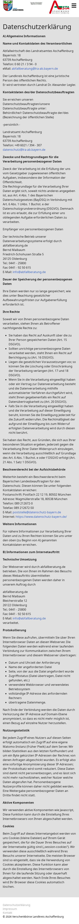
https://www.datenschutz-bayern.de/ (41, 517)
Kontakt (7, 912)
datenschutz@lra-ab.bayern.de (24, 150)
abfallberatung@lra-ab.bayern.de (35, 69)
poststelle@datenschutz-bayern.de (37, 512)
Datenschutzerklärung (16, 905)
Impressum (10, 909)
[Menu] (74, 5)
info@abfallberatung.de (29, 272)
